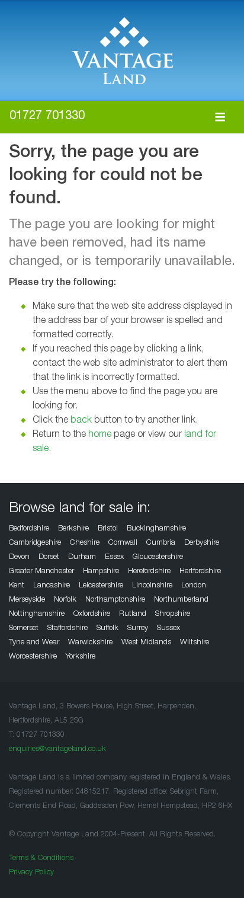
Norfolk (65, 600)
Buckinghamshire (156, 529)
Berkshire (73, 529)
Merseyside (27, 600)
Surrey (137, 628)
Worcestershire (33, 657)
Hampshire (101, 572)
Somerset (23, 628)
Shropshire (172, 614)
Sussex (168, 628)
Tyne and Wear (34, 643)
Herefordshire (149, 572)
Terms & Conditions (41, 858)
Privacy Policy (31, 873)
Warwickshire (90, 643)
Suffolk (107, 628)
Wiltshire (194, 643)
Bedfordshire (29, 529)
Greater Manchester (41, 572)
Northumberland (181, 600)
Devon (19, 557)
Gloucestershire (158, 557)
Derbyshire (201, 543)
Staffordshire (67, 628)
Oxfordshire (91, 614)
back (81, 421)
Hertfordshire (200, 572)
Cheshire (84, 543)
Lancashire (51, 586)
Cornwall (122, 543)
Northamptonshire (115, 600)
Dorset (48, 557)
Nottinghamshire (37, 614)
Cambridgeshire (35, 543)
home (99, 435)
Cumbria (160, 543)
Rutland (132, 614)
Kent (16, 586)
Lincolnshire (152, 586)
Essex (114, 557)
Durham (82, 557)
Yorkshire (80, 657)
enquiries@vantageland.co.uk (57, 749)
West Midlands (146, 643)
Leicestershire (101, 586)
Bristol (108, 529)
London (193, 586)
